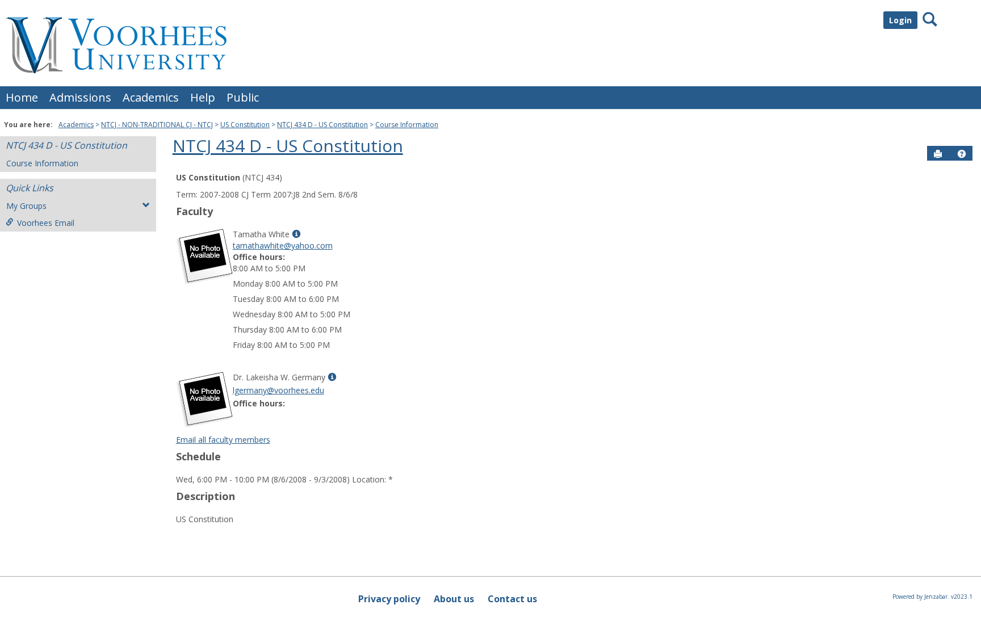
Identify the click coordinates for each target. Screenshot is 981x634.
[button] (961, 153)
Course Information (406, 124)
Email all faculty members (223, 439)
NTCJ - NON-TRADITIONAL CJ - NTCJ (157, 124)
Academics (151, 97)
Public (243, 97)
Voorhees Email (45, 222)
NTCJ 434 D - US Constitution (322, 124)
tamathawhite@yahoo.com (283, 245)
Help (202, 97)
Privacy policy (389, 599)
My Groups (26, 205)
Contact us (512, 599)
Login (900, 20)
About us (454, 599)
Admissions (80, 97)
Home (22, 97)
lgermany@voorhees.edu (278, 390)
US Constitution (245, 124)
